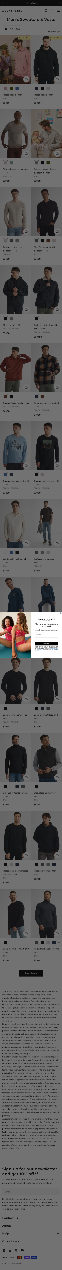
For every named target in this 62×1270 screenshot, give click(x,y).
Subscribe (46, 643)
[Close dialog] (60, 613)
